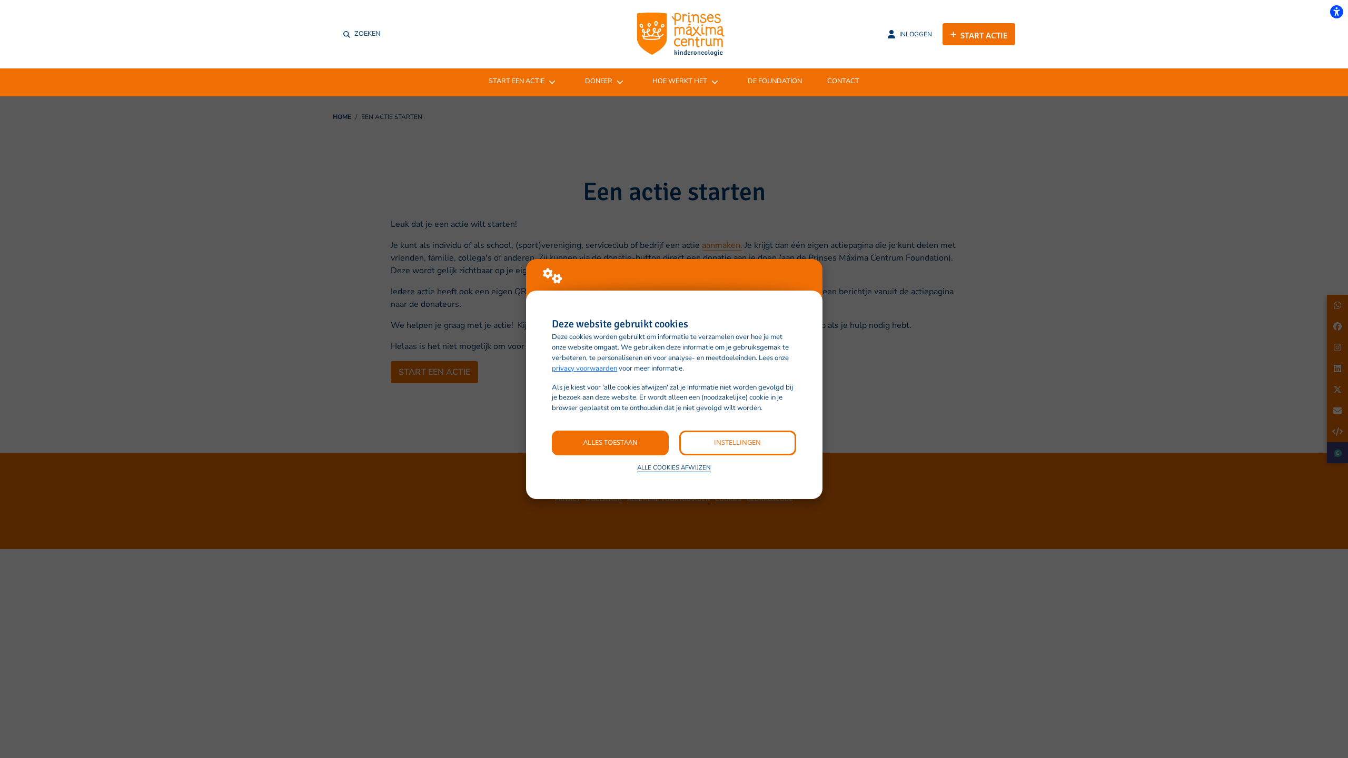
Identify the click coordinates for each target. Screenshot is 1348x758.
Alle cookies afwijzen (674, 467)
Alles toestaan (610, 442)
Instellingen (737, 442)
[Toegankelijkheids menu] (1336, 11)
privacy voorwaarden (584, 368)
